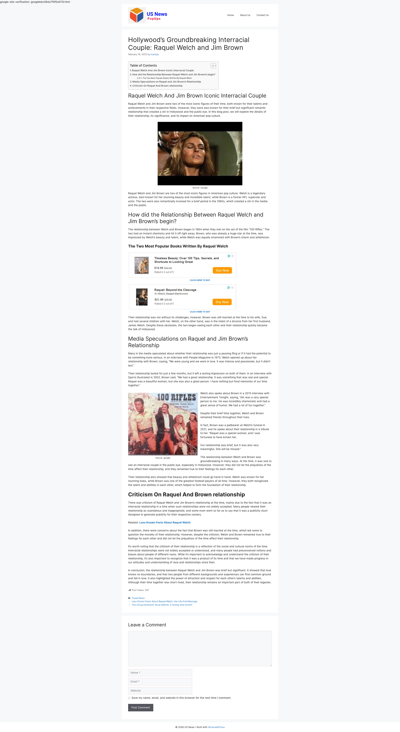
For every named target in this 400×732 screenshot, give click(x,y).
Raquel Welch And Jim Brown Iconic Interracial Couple (163, 70)
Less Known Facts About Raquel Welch (165, 522)
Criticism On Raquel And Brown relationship (157, 85)
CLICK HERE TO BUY (200, 280)
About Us (245, 15)
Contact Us (263, 15)
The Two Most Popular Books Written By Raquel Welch (167, 78)
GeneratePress (216, 727)
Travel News (138, 598)
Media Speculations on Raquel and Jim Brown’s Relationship (166, 81)
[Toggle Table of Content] (211, 65)
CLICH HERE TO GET (200, 311)
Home (230, 15)
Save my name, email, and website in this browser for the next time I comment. (181, 697)
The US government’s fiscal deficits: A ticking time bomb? (162, 604)
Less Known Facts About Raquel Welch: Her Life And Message (164, 601)
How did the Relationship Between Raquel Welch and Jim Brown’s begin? (173, 74)
